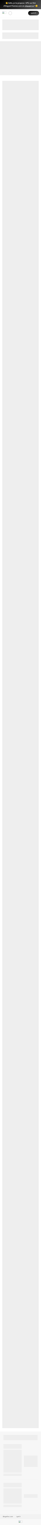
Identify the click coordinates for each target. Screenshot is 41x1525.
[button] (10, 13)
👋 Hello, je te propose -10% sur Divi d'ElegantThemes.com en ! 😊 (20, 4)
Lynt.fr (18, 1516)
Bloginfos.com (8, 1516)
